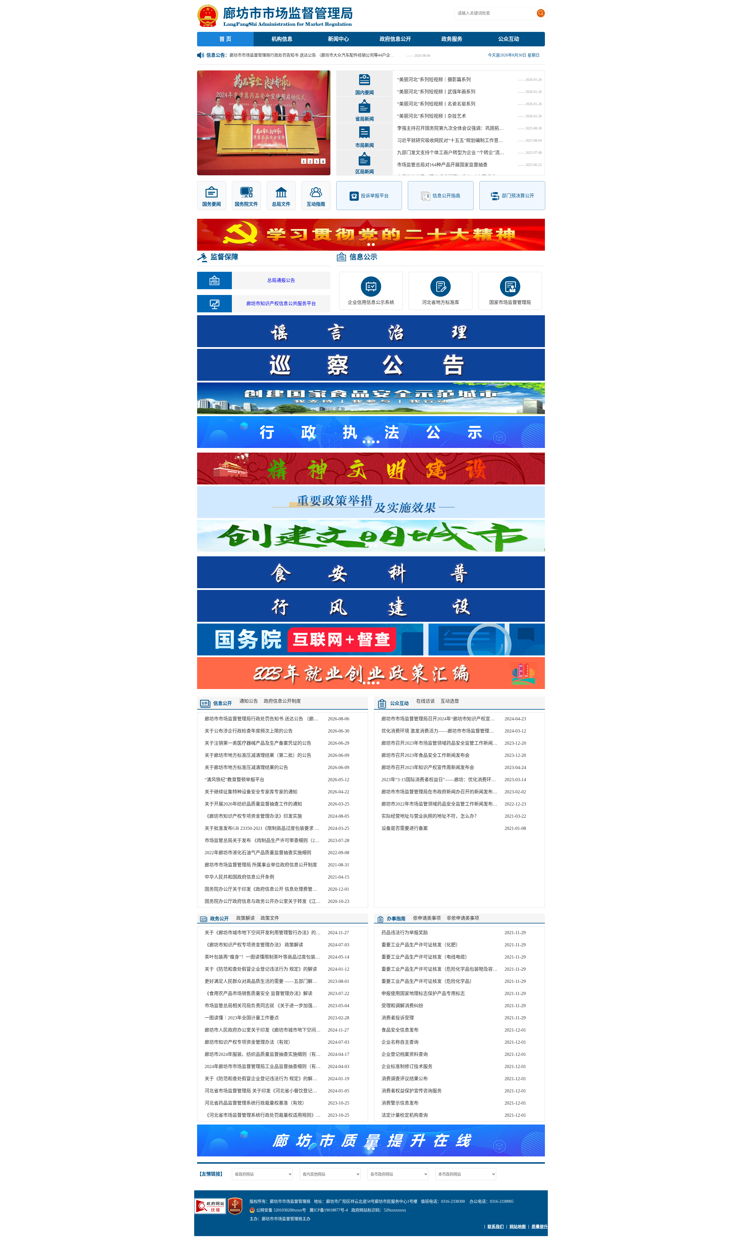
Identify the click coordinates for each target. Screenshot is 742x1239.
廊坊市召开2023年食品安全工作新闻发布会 (425, 755)
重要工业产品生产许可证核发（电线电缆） (425, 956)
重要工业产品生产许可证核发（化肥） (420, 944)
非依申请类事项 (463, 918)
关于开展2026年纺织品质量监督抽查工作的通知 (253, 803)
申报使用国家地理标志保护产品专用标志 (423, 993)
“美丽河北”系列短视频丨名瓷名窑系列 (436, 103)
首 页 (225, 39)
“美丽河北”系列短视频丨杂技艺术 (431, 116)
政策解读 (245, 918)
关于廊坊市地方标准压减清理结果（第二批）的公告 (258, 755)
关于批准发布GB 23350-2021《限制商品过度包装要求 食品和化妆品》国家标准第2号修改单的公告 (305, 828)
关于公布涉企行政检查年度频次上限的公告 (249, 730)
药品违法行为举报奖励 (404, 932)
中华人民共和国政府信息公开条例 (239, 876)
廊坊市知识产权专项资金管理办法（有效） (249, 1042)
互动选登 (450, 701)
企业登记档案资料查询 (404, 1054)
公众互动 (508, 39)
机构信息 (282, 39)
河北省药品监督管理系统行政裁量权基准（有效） (256, 1102)
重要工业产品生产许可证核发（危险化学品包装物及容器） (441, 969)
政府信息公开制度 (282, 701)
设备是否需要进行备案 (404, 828)
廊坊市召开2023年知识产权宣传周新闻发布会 (427, 767)
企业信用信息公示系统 (371, 302)
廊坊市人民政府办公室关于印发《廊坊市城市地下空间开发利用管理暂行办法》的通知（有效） (302, 1029)
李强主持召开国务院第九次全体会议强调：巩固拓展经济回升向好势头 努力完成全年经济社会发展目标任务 (450, 128)
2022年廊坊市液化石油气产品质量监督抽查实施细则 (258, 852)
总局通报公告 (281, 280)
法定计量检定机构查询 (404, 1115)
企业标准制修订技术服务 (406, 1066)
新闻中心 (338, 39)
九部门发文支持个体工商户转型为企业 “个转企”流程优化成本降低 (450, 152)
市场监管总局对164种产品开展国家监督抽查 (442, 164)
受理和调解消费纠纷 (402, 1005)
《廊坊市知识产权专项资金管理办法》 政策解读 (254, 944)
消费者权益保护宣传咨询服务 (411, 1090)
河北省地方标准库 (440, 302)
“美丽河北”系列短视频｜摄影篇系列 (434, 79)
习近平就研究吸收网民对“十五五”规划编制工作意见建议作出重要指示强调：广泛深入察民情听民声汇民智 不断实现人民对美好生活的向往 (450, 140)
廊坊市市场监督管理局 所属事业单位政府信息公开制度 (261, 864)
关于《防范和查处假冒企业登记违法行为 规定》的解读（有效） (270, 1078)
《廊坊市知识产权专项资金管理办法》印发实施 (253, 816)
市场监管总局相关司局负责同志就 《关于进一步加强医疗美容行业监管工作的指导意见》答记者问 (305, 1005)
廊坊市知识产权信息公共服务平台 (281, 303)
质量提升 (540, 1227)
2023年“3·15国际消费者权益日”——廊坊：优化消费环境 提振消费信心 (453, 779)
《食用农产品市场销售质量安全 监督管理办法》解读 (258, 993)
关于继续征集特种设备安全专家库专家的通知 (251, 791)
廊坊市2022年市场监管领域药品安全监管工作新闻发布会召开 (444, 803)
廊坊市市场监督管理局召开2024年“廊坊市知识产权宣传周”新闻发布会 (453, 718)
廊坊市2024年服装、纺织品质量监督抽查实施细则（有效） (265, 1054)
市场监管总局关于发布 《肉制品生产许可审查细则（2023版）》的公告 (276, 840)
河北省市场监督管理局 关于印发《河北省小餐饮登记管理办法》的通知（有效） (286, 1090)
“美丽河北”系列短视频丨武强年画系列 (436, 91)
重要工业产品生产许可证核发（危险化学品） (427, 981)
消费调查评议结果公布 (404, 1078)
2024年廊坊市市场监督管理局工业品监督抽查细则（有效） (265, 1066)
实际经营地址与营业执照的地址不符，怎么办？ (430, 816)
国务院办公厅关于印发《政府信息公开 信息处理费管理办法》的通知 (275, 889)
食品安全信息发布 (400, 1029)
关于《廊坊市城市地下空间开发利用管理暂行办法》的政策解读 (269, 932)
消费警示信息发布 (400, 1102)
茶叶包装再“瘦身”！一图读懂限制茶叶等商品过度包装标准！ (267, 956)
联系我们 (496, 1227)
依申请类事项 (427, 918)
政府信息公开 (395, 39)
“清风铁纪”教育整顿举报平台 (234, 779)
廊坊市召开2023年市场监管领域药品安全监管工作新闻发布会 (444, 743)
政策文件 (270, 918)
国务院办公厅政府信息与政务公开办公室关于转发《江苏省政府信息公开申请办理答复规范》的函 (304, 901)
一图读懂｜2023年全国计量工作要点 (242, 1017)
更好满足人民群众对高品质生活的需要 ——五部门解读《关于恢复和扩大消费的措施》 (293, 981)
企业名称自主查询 (400, 1042)
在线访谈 (425, 701)
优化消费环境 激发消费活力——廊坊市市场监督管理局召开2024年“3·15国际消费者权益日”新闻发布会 (485, 730)
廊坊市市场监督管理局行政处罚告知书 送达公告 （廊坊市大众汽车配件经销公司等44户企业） (314, 55)
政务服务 (451, 39)
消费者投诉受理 (397, 1017)
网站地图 (518, 1227)
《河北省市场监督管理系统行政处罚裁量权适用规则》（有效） (268, 1115)
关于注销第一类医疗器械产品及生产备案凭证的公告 (258, 743)
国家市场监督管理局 (510, 302)
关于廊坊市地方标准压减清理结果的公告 (246, 767)
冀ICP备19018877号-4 (329, 1210)
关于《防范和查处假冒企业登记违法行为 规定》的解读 (261, 969)
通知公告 (248, 701)
